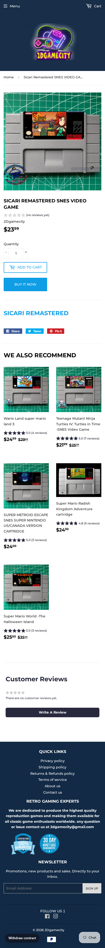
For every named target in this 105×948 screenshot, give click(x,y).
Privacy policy (53, 761)
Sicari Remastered (36, 313)
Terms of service (52, 779)
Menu (15, 6)
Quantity (11, 244)
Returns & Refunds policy (52, 773)
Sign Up (92, 888)
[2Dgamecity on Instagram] (55, 917)
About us (52, 786)
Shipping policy (52, 767)
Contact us (52, 792)
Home (9, 77)
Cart (97, 6)
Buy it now (25, 284)
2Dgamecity (54, 930)
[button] (26, 216)
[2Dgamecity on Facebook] (47, 917)
